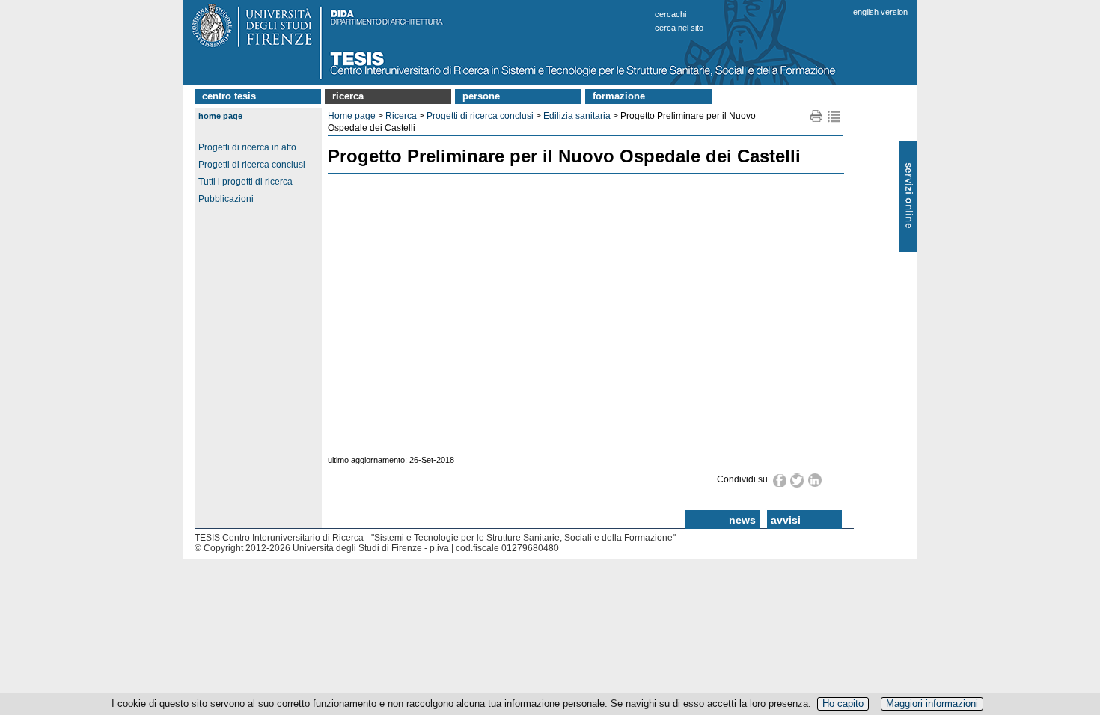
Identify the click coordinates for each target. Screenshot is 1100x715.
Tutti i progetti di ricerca (245, 182)
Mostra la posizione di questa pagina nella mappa (834, 116)
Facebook (780, 480)
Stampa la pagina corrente (817, 116)
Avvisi (786, 520)
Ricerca (348, 96)
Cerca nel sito (679, 27)
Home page (220, 115)
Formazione (619, 96)
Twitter (797, 480)
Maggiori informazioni (932, 703)
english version (880, 11)
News (742, 520)
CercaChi (670, 14)
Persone (481, 96)
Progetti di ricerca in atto (247, 147)
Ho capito (843, 703)
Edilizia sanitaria (577, 116)
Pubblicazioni (226, 199)
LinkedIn (815, 480)
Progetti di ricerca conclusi (251, 164)
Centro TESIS (229, 96)
